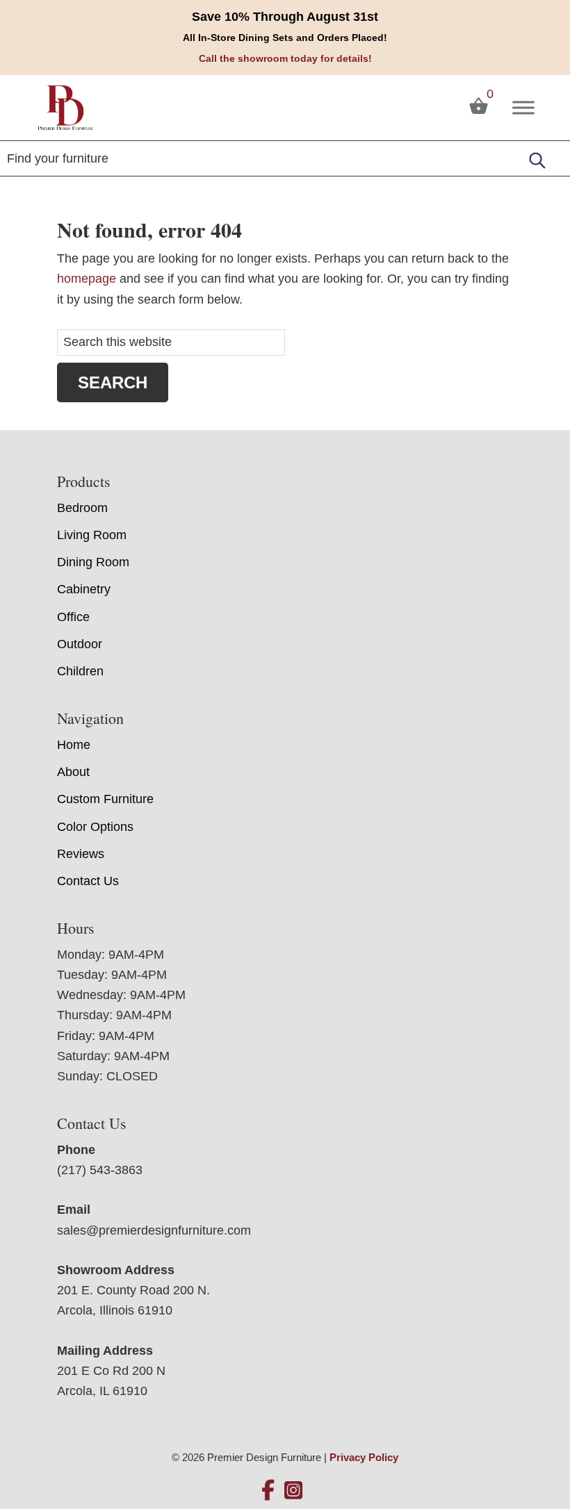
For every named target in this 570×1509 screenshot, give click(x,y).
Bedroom (82, 508)
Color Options (95, 827)
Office (73, 617)
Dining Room (93, 562)
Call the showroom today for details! (285, 58)
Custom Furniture (105, 799)
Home (73, 745)
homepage (86, 279)
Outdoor (79, 644)
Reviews (80, 854)
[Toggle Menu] (523, 107)
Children (80, 671)
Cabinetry (84, 589)
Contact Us (88, 881)
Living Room (92, 535)
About (73, 772)
